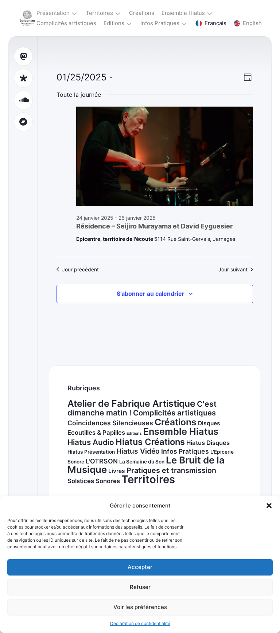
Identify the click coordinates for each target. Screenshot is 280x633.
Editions (114, 23)
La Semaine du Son (141, 462)
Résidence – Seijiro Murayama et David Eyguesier (154, 226)
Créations (141, 12)
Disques (209, 423)
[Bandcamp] (23, 122)
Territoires (99, 12)
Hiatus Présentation (91, 452)
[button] (269, 505)
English (252, 23)
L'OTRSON (102, 461)
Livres (116, 470)
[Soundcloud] (23, 100)
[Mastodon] (23, 56)
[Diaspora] (23, 78)
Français (215, 23)
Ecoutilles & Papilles (96, 432)
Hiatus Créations (150, 442)
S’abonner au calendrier (150, 293)
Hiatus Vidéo (138, 451)
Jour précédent (80, 269)
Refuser (140, 587)
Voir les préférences (140, 607)
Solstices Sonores (93, 481)
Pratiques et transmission (171, 470)
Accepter (140, 567)
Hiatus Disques (208, 442)
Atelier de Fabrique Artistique (131, 403)
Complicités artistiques (66, 23)
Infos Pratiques (159, 23)
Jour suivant (233, 269)
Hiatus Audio (90, 442)
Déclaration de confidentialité (140, 623)
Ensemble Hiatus (183, 12)
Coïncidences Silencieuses (110, 423)
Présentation (53, 12)
